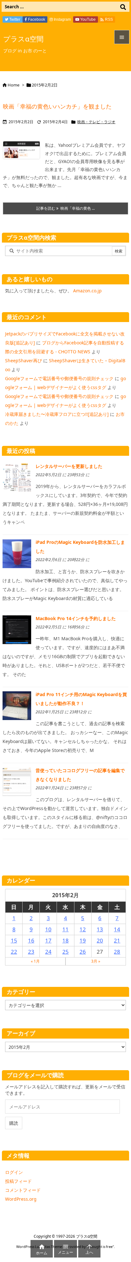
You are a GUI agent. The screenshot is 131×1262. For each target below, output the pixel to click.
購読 (13, 1123)
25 (65, 951)
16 (31, 940)
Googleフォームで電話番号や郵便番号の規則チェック (59, 378)
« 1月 (35, 961)
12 (82, 929)
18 (65, 940)
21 (117, 940)
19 (82, 940)
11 (65, 929)
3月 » (95, 961)
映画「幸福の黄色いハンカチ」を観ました (57, 106)
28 (117, 951)
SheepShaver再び (23, 360)
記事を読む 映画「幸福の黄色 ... (65, 208)
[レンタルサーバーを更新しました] (17, 477)
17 (48, 940)
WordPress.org (21, 1199)
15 (14, 940)
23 (31, 951)
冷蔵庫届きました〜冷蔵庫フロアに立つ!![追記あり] (57, 414)
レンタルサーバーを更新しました (69, 466)
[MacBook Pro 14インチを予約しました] (17, 629)
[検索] (123, 7)
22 (14, 951)
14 (117, 929)
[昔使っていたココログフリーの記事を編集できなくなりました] (17, 781)
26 (82, 951)
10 (48, 929)
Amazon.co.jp (87, 291)
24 (48, 951)
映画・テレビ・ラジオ (96, 121)
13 (100, 929)
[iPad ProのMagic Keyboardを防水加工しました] (17, 553)
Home (13, 85)
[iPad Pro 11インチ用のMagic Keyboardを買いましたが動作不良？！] (17, 705)
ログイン (14, 1172)
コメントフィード (23, 1190)
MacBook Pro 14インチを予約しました (76, 618)
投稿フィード (18, 1181)
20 (100, 940)
